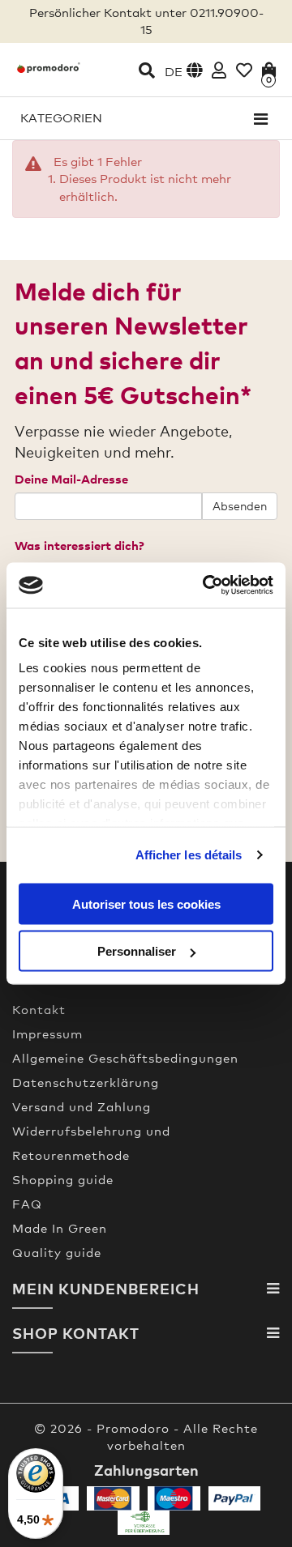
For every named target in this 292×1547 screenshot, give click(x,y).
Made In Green (59, 1228)
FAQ (27, 1203)
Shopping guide (63, 1179)
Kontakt (39, 1009)
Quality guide (56, 1252)
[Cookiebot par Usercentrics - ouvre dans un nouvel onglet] (206, 585)
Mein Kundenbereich (106, 1288)
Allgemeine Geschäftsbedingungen (125, 1058)
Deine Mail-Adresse (71, 478)
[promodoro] (48, 67)
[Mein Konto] (219, 70)
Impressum (47, 1033)
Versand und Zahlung (81, 1106)
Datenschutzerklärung (85, 1082)
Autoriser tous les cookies (146, 903)
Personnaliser (136, 951)
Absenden (240, 506)
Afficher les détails (189, 855)
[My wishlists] (244, 70)
